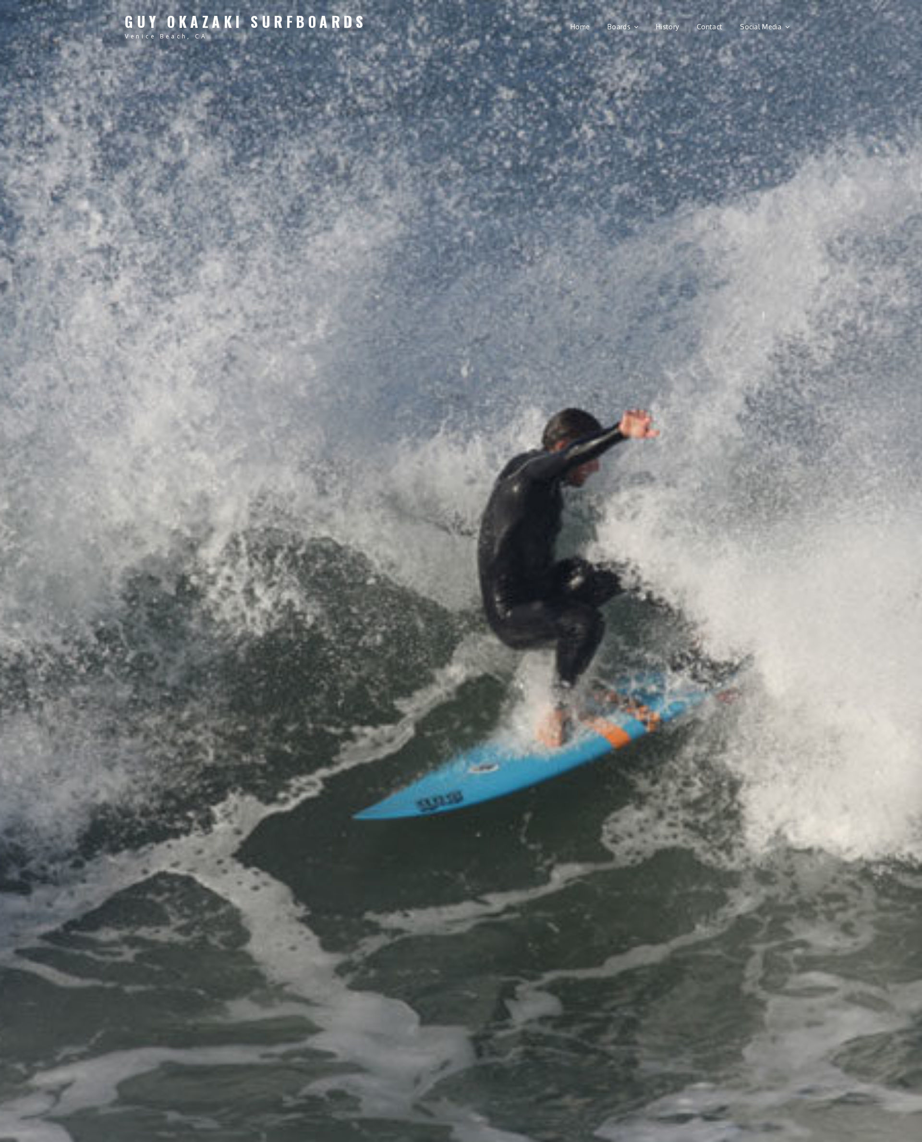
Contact (709, 27)
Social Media (760, 27)
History (667, 27)
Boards (619, 27)
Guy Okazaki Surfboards (245, 21)
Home (580, 27)
